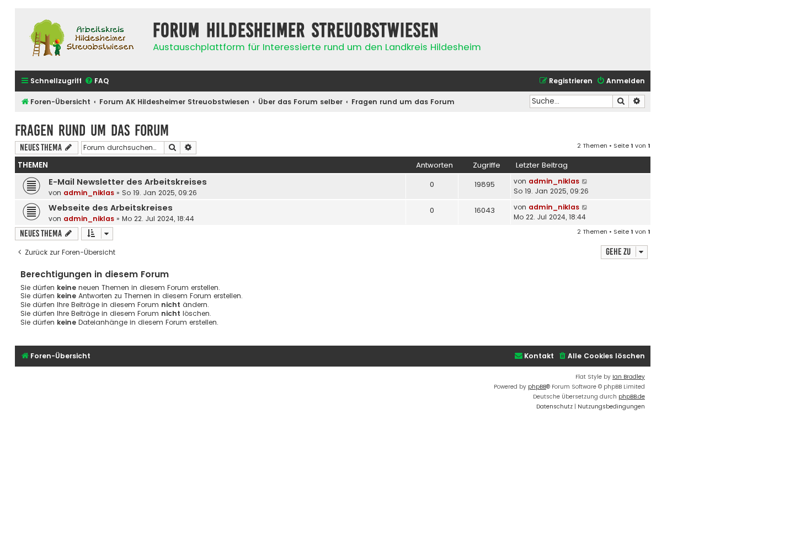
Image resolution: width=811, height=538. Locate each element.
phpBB (537, 387)
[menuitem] (96, 81)
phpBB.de (631, 396)
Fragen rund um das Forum (92, 130)
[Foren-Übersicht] (81, 39)
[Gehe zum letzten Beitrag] (585, 181)
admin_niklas (88, 192)
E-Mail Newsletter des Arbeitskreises (128, 181)
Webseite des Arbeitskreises (111, 207)
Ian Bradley (628, 377)
